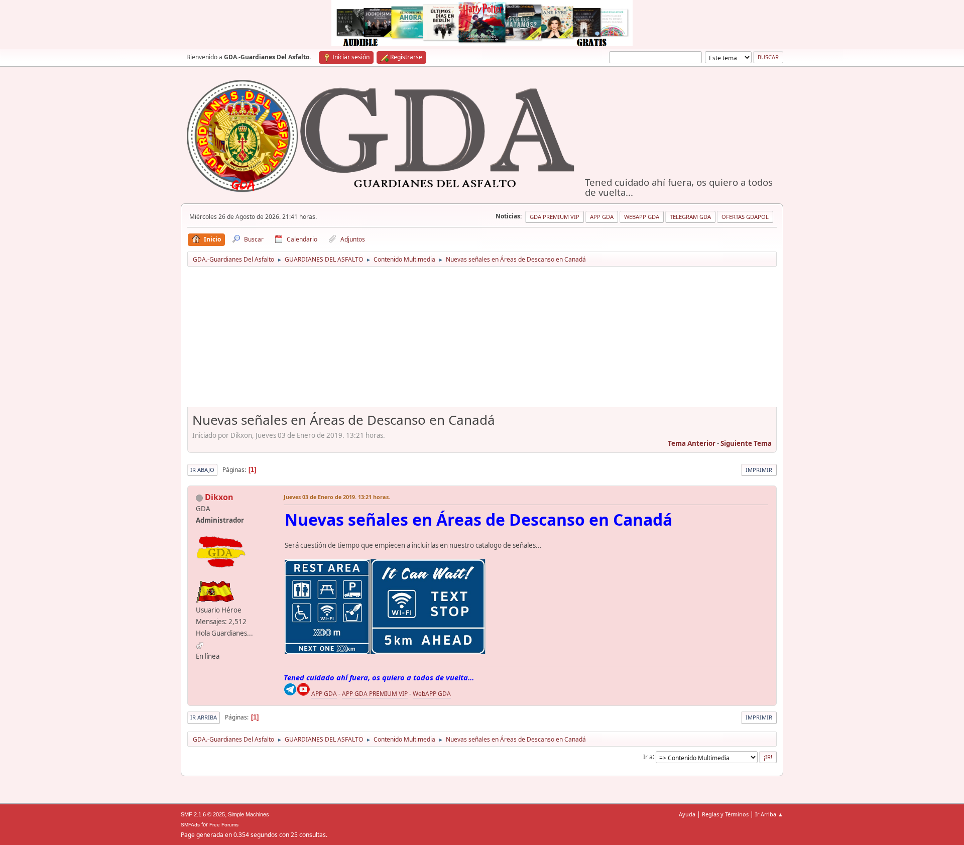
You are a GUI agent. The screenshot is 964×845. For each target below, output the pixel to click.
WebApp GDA (641, 216)
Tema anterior (691, 443)
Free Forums (223, 824)
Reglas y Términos (725, 814)
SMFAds (190, 824)
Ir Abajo (202, 469)
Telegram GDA (690, 216)
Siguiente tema (746, 443)
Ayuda (687, 814)
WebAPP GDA (432, 693)
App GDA (602, 216)
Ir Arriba (203, 717)
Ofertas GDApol (745, 216)
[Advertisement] (482, 340)
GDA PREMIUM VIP (554, 216)
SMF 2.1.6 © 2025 (203, 814)
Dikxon (219, 497)
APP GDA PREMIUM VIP (375, 693)
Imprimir (759, 469)
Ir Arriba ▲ (769, 814)
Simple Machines (248, 814)
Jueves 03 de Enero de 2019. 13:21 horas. (337, 497)
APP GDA (324, 693)
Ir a (648, 756)
